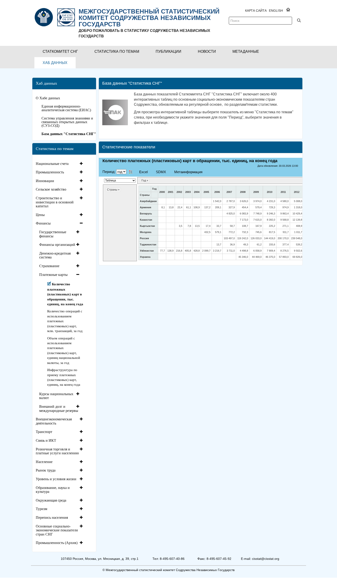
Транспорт (44, 432)
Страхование (49, 266)
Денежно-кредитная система (55, 255)
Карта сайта (256, 10)
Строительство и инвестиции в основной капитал (55, 202)
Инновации (45, 181)
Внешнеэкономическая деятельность (54, 421)
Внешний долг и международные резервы (58, 409)
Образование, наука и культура (53, 490)
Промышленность (50, 172)
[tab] (59, 163)
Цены (40, 215)
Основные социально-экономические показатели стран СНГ (57, 530)
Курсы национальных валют (56, 396)
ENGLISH (276, 10)
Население (44, 462)
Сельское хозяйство (51, 189)
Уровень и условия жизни (56, 479)
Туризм (41, 509)
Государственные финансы (52, 234)
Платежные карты (53, 275)
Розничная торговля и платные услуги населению (57, 451)
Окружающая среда (51, 500)
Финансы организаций (57, 245)
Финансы (43, 223)
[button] (60, 51)
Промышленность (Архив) (56, 543)
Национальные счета (52, 164)
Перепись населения (52, 517)
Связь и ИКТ (46, 440)
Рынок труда (45, 470)
